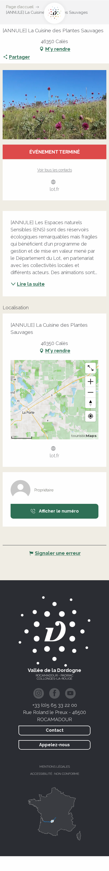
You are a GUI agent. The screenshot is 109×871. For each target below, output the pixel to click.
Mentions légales (54, 766)
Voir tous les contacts (54, 170)
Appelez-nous (54, 744)
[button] (54, 104)
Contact (54, 730)
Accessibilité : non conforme (54, 773)
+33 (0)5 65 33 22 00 (54, 705)
